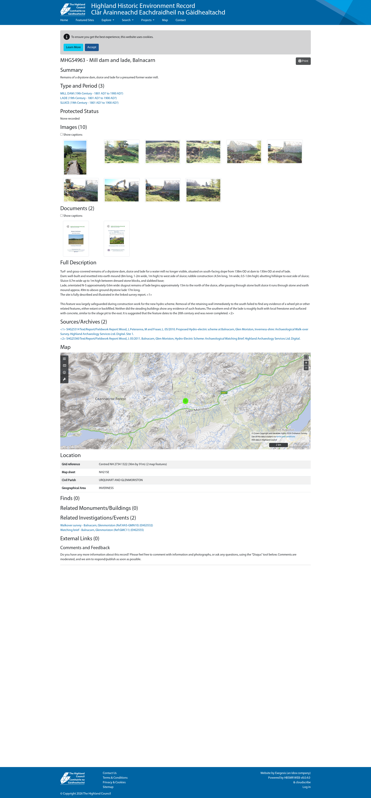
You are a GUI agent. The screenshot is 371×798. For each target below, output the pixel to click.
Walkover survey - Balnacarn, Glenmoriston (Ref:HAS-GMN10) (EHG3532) (106, 525)
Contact (181, 20)
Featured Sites (85, 20)
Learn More (73, 47)
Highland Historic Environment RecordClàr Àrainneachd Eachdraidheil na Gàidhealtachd (158, 9)
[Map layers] (64, 359)
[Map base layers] (64, 365)
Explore (107, 20)
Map (165, 20)
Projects (146, 20)
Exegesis (280, 773)
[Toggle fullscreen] (306, 357)
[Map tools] (64, 379)
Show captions (72, 134)
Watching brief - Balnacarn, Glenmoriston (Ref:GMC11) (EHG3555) (102, 530)
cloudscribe (303, 782)
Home (64, 20)
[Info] (64, 372)
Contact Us (110, 773)
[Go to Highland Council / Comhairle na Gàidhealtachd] (72, 8)
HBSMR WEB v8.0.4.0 (297, 777)
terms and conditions (285, 437)
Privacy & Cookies (114, 782)
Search (126, 20)
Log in (307, 787)
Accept (91, 47)
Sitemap (108, 787)
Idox (294, 773)
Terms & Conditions (115, 777)
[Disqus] (185, 616)
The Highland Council (97, 793)
